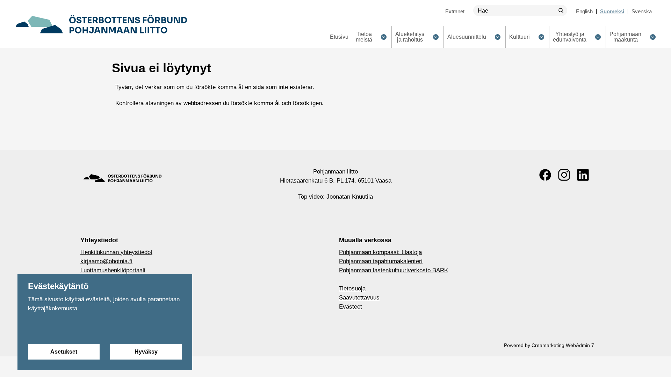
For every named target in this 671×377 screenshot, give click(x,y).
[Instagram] (564, 175)
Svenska (642, 11)
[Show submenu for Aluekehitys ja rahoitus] (435, 37)
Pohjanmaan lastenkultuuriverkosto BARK (393, 270)
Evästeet (350, 306)
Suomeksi (612, 11)
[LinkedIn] (583, 175)
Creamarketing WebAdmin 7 (563, 345)
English (584, 11)
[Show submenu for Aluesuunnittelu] (497, 37)
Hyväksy (146, 352)
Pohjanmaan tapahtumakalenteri (381, 261)
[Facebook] (545, 175)
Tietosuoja (352, 288)
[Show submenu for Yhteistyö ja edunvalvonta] (598, 37)
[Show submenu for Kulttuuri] (541, 37)
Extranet (454, 11)
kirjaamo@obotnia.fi (106, 261)
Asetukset (63, 352)
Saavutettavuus (359, 297)
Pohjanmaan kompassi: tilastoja (380, 252)
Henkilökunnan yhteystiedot (116, 252)
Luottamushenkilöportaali (112, 270)
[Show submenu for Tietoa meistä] (383, 37)
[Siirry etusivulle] (101, 24)
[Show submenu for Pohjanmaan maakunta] (653, 37)
